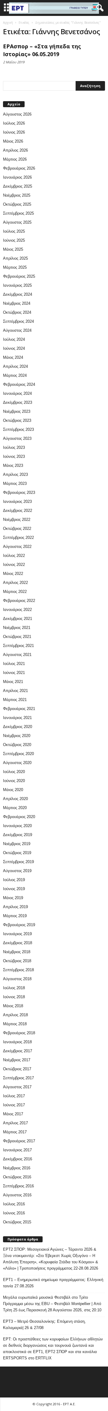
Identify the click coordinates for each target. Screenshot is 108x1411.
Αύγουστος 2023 (17, 438)
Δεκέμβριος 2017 (17, 1051)
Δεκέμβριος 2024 (17, 294)
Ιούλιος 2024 (14, 339)
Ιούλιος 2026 (14, 123)
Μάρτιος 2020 (15, 807)
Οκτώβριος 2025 (17, 204)
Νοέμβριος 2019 (16, 843)
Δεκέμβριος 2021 (17, 618)
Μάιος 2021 (13, 681)
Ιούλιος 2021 (14, 663)
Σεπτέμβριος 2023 (18, 429)
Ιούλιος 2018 (14, 988)
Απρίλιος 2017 (15, 1123)
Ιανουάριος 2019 (17, 934)
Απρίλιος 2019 (15, 907)
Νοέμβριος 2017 (16, 1060)
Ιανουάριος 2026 (17, 177)
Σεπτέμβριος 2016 (18, 1186)
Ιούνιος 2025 (14, 240)
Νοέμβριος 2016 (16, 1168)
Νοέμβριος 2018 (16, 952)
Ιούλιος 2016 (14, 1204)
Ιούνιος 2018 (14, 997)
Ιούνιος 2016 (14, 1213)
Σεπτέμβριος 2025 (18, 213)
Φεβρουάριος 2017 (19, 1141)
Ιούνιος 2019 (14, 889)
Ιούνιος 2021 (14, 672)
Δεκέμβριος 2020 (17, 726)
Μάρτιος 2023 (15, 483)
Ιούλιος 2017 (14, 1096)
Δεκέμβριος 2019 (17, 834)
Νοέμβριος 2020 (16, 735)
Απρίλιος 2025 (15, 258)
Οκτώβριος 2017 (17, 1069)
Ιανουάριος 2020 (17, 825)
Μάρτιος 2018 (15, 1024)
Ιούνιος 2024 (14, 348)
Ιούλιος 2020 (14, 771)
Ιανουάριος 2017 (17, 1150)
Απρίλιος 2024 (15, 366)
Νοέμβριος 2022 (16, 519)
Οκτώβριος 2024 (17, 312)
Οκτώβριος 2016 (17, 1177)
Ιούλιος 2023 (14, 447)
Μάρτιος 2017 (15, 1132)
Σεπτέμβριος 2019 (18, 862)
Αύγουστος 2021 (17, 654)
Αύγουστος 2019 (17, 871)
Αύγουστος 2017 (17, 1087)
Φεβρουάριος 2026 (19, 168)
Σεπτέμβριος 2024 (18, 321)
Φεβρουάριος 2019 (19, 925)
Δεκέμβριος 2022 (17, 510)
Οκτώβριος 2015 (17, 1222)
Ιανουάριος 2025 (17, 285)
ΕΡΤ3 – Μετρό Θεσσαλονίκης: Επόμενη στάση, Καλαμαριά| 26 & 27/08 (44, 1324)
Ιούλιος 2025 (14, 231)
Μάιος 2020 (13, 789)
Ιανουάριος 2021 (17, 717)
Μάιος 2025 (13, 249)
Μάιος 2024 (13, 357)
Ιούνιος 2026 (14, 132)
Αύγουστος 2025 (17, 222)
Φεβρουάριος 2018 (19, 1033)
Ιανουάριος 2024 (17, 393)
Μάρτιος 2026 (15, 159)
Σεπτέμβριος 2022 (18, 537)
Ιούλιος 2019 (14, 880)
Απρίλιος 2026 (15, 150)
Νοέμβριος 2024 (16, 303)
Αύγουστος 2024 (17, 330)
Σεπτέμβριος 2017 (18, 1078)
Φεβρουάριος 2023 (19, 492)
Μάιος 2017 (13, 1114)
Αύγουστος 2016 (17, 1195)
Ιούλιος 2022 (14, 555)
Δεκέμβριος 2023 (17, 402)
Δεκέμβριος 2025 (17, 186)
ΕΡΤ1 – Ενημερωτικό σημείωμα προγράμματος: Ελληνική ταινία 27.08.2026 (53, 1282)
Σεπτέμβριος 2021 (18, 645)
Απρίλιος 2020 (15, 798)
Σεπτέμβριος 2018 (18, 970)
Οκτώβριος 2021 (17, 636)
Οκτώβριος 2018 (17, 961)
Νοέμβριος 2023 (16, 411)
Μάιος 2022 (13, 573)
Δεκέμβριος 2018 (17, 943)
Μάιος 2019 (13, 898)
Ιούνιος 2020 (14, 780)
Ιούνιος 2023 (14, 456)
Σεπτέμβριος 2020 (18, 753)
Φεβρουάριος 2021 (19, 708)
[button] (98, 8)
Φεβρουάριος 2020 (19, 816)
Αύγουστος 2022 (17, 546)
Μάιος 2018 (13, 1006)
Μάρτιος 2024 (15, 375)
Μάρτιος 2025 (15, 267)
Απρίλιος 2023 (15, 474)
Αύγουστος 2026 (17, 114)
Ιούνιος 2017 (14, 1105)
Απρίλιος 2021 (15, 690)
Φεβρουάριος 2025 (19, 276)
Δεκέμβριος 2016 (17, 1159)
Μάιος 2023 (13, 465)
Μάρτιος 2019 (15, 916)
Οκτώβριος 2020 (17, 744)
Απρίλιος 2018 (15, 1015)
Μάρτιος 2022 (15, 591)
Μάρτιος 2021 (15, 699)
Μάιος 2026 (13, 141)
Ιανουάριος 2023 (17, 501)
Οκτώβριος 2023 (17, 420)
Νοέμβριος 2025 (16, 195)
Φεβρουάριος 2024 (19, 384)
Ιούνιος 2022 (14, 564)
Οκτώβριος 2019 (17, 853)
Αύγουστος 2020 (17, 762)
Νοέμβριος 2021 (16, 627)
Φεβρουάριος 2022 (19, 600)
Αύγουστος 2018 (17, 979)
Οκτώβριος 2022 (17, 528)
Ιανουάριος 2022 (17, 609)
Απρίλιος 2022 (15, 582)
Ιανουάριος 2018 (17, 1042)
